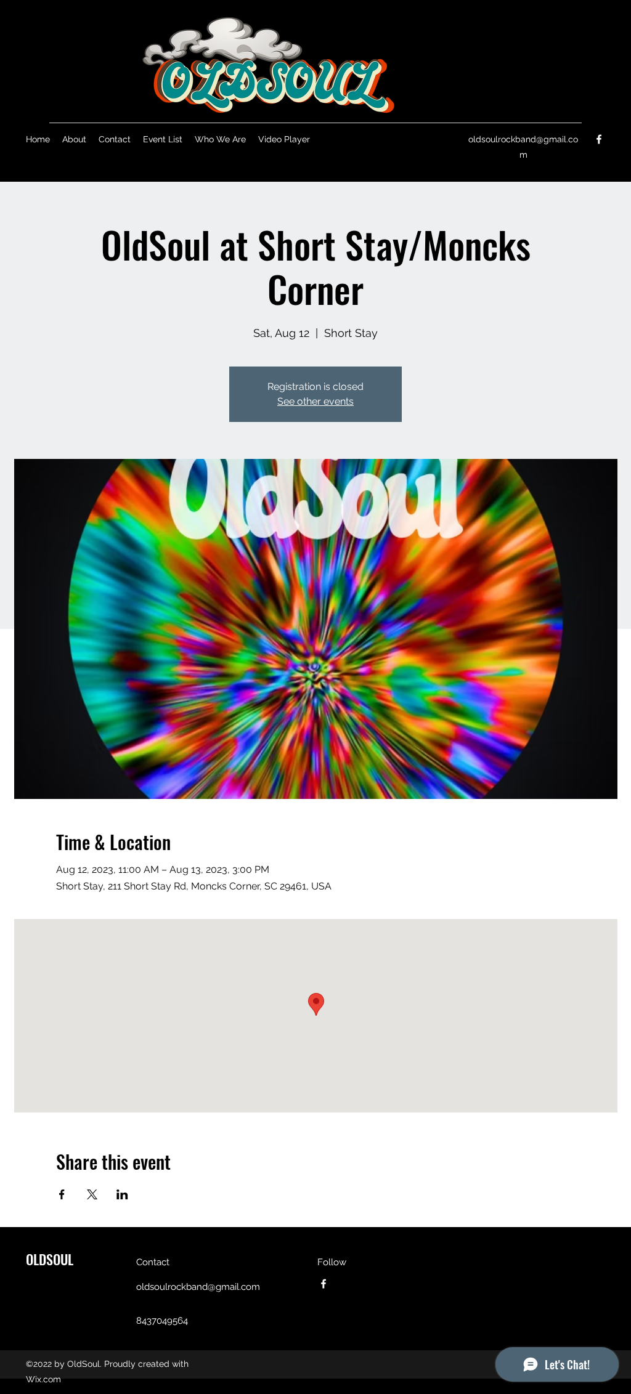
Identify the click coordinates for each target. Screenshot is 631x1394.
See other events (315, 401)
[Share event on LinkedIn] (122, 1194)
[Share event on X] (92, 1194)
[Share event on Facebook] (62, 1194)
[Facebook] (599, 139)
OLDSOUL (49, 1259)
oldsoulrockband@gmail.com (198, 1286)
